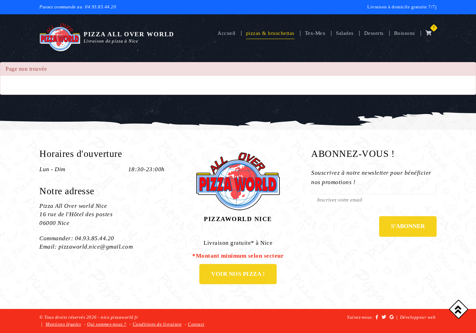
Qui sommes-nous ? (106, 324)
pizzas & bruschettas (270, 33)
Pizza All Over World (129, 34)
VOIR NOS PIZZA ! (238, 274)
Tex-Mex (315, 33)
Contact (196, 324)
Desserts (374, 33)
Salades (345, 33)
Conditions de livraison (157, 324)
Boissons (404, 33)
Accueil (226, 33)
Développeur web (418, 317)
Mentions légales (63, 324)
